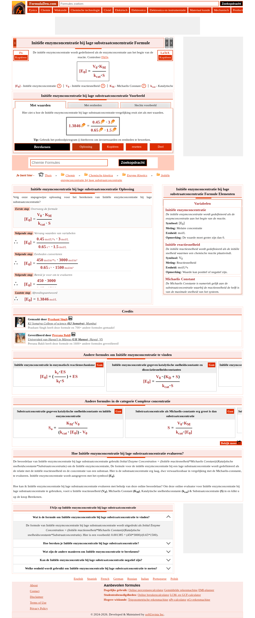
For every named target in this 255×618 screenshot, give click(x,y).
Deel (161, 146)
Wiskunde (60, 10)
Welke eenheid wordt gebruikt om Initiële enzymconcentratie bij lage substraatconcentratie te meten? (91, 568)
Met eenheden (93, 105)
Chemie (45, 10)
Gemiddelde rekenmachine (181, 590)
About (34, 585)
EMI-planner (206, 590)
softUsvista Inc (154, 614)
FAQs (104, 57)
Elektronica (138, 10)
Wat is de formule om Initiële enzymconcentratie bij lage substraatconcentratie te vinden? (91, 517)
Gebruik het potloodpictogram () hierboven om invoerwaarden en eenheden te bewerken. (92, 139)
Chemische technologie (85, 10)
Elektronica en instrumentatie (168, 10)
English (78, 578)
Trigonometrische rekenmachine (148, 599)
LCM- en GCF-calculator (185, 594)
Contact (34, 591)
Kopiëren (21, 57)
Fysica (33, 10)
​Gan (99, 364)
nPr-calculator (177, 599)
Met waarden (40, 105)
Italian (145, 578)
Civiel (107, 10)
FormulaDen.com (42, 4)
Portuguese (160, 578)
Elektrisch (121, 10)
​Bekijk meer (229, 443)
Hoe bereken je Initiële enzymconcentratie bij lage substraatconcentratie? (91, 543)
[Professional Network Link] (70, 319)
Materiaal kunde (200, 10)
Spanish (92, 578)
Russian (132, 578)
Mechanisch (221, 10)
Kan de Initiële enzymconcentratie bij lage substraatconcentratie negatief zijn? (91, 560)
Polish (174, 578)
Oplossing (86, 146)
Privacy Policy (39, 608)
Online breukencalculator (153, 594)
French (105, 578)
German (118, 578)
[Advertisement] (127, 26)
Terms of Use (38, 602)
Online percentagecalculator (145, 590)
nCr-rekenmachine (198, 599)
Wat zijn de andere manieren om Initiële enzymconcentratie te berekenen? (91, 551)
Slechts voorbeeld (145, 105)
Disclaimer (36, 596)
